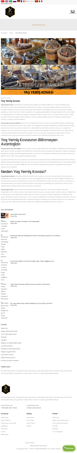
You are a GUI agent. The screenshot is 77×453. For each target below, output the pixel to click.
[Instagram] (60, 3)
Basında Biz (30, 417)
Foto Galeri (30, 420)
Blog (11, 33)
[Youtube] (69, 3)
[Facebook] (63, 3)
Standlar (4, 337)
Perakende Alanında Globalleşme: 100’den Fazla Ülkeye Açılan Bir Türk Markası (35, 236)
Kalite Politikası (6, 420)
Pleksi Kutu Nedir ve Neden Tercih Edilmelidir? (25, 221)
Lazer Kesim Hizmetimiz (18, 214)
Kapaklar (4, 340)
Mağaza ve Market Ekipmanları (11, 343)
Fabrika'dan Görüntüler (8, 423)
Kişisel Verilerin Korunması (38, 445)
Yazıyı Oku (13, 216)
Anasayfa (4, 33)
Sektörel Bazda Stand (8, 358)
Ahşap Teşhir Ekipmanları (9, 331)
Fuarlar (3, 432)
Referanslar (4, 434)
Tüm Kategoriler (57, 432)
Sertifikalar (4, 426)
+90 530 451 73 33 (9, 408)
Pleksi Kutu (4, 328)
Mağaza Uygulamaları (8, 352)
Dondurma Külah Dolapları (10, 360)
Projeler (29, 426)
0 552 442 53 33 (34, 408)
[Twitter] (66, 3)
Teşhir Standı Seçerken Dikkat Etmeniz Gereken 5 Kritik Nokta (30, 284)
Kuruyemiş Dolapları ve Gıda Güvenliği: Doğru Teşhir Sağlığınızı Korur (32, 261)
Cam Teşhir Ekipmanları (9, 334)
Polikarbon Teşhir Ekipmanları (10, 349)
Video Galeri (31, 423)
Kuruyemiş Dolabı (6, 346)
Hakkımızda (5, 417)
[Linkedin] (75, 3)
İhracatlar (4, 429)
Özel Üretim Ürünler (7, 355)
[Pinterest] (72, 3)
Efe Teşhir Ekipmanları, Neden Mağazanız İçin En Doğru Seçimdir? (31, 303)
